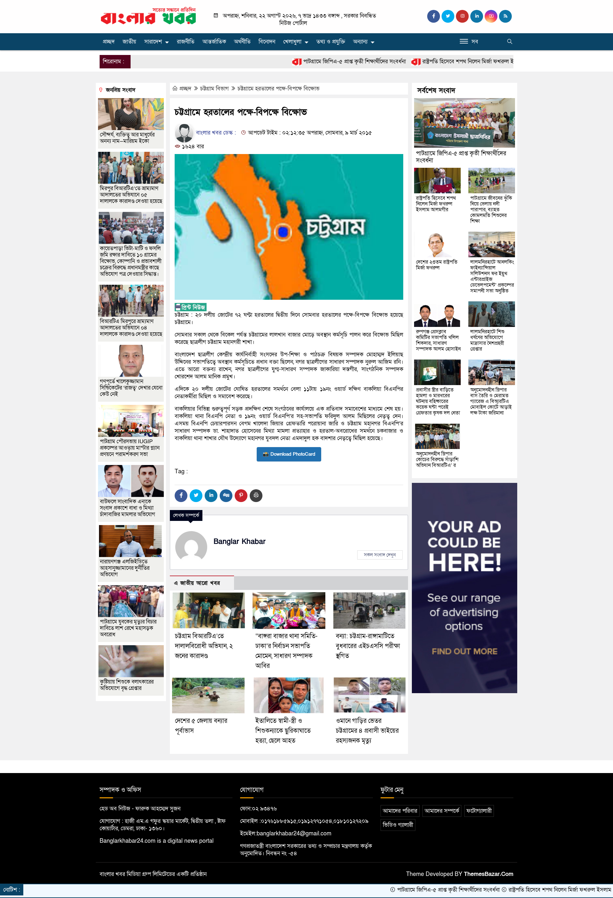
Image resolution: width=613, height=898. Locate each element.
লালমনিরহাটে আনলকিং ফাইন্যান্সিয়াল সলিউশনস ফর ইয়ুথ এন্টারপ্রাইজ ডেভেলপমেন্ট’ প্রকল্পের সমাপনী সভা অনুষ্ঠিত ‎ (492, 276)
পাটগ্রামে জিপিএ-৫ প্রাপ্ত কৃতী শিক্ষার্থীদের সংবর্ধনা (316, 61)
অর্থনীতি (242, 41)
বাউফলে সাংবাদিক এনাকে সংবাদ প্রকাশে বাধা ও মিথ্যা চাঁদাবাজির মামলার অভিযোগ (127, 508)
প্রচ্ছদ (109, 41)
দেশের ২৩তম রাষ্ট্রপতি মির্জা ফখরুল (437, 265)
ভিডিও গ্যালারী (398, 825)
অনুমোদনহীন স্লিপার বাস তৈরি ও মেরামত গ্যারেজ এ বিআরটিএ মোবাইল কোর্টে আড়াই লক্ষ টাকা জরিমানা (491, 401)
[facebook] (433, 16)
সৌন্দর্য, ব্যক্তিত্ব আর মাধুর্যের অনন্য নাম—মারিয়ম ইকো (127, 138)
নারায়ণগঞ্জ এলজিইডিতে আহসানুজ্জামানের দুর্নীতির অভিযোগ (124, 568)
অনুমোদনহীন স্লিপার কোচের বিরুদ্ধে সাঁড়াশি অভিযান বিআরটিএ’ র (437, 459)
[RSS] (505, 16)
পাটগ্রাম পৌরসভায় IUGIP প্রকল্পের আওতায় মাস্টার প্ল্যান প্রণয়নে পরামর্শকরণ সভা (130, 448)
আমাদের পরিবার (400, 811)
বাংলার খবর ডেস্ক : (215, 132)
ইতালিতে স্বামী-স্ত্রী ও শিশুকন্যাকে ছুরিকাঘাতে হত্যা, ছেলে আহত (283, 731)
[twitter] (448, 16)
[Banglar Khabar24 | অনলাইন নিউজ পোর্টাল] (148, 15)
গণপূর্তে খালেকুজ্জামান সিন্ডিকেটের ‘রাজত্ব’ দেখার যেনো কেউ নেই (131, 388)
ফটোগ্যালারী (479, 811)
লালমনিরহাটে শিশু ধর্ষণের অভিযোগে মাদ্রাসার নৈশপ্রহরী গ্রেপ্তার (487, 340)
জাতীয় (129, 41)
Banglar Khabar (240, 541)
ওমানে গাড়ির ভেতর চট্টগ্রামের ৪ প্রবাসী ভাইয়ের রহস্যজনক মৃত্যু (367, 731)
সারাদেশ (153, 41)
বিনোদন (267, 41)
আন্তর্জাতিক (214, 41)
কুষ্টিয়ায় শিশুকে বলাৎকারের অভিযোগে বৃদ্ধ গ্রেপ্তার (127, 685)
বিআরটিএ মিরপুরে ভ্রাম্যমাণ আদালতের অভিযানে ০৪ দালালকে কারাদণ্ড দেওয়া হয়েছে (131, 328)
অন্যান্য (360, 41)
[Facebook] (181, 495)
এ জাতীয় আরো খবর (197, 583)
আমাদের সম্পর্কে (442, 811)
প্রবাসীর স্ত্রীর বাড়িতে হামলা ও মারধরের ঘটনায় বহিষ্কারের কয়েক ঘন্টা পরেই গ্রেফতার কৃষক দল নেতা (438, 401)
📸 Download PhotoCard (289, 454)
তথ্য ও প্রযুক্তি (330, 41)
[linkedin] (476, 16)
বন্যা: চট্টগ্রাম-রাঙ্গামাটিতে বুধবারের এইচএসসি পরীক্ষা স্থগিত (368, 646)
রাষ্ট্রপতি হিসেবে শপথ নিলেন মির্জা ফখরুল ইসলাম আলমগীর (445, 61)
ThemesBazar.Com (488, 874)
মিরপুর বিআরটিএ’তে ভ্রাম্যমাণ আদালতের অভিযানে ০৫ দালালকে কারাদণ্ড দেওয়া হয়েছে (131, 195)
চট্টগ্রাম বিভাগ (214, 88)
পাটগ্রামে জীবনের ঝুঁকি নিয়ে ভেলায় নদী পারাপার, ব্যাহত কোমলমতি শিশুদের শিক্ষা (491, 210)
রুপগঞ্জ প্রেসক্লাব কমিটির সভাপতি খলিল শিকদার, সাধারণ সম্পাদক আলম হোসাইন (438, 340)
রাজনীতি (185, 41)
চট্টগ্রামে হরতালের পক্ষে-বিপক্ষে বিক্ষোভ (279, 88)
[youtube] (491, 16)
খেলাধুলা (292, 41)
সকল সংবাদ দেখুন (380, 555)
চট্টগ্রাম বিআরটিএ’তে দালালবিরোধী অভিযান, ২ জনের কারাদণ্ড (204, 646)
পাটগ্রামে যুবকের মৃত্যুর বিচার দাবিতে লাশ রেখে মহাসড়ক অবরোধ (128, 628)
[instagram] (462, 16)
